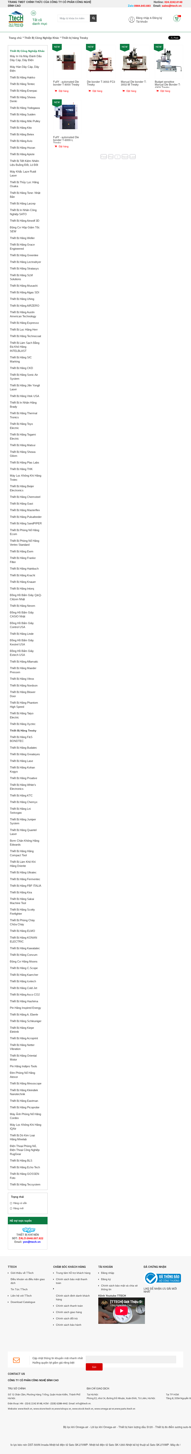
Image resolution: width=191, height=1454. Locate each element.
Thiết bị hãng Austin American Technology (23, 314)
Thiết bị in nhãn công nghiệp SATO (23, 212)
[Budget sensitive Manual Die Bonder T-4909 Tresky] (169, 61)
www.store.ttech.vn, (43, 1408)
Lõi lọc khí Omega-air (88, 1427)
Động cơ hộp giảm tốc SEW (25, 229)
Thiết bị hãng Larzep (22, 203)
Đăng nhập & (144, 18)
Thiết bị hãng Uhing (22, 298)
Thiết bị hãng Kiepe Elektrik (22, 1029)
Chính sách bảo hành (68, 1324)
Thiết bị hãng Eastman (24, 1100)
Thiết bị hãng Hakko (22, 77)
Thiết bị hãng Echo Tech (25, 1167)
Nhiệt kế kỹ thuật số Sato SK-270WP (132, 1445)
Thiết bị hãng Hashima (24, 1001)
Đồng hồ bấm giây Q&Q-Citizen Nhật (26, 597)
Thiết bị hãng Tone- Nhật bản (25, 194)
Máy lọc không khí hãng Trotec (25, 477)
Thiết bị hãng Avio (21, 140)
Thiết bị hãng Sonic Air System (24, 376)
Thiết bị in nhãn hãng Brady (23, 404)
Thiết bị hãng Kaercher (24, 974)
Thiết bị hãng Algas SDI (24, 292)
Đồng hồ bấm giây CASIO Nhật (22, 614)
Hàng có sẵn (20, 1203)
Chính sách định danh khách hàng (73, 1297)
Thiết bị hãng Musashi (23, 285)
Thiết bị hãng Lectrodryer (25, 261)
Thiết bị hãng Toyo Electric (21, 425)
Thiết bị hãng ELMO (22, 930)
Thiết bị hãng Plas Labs (24, 462)
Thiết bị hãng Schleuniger (25, 1021)
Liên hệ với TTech (21, 1295)
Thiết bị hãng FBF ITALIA (25, 885)
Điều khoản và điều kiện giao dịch (28, 1281)
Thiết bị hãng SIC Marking (21, 359)
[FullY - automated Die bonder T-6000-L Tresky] (67, 116)
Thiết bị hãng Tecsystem (25, 1184)
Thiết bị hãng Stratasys (24, 268)
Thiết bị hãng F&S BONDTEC (21, 738)
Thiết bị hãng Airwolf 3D (24, 220)
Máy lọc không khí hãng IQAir (25, 1126)
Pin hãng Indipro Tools (23, 1066)
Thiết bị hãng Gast (21, 503)
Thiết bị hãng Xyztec (23, 724)
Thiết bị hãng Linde (22, 633)
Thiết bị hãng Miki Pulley (25, 121)
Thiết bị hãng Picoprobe (24, 1107)
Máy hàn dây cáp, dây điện (24, 68)
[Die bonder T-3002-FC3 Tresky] (101, 61)
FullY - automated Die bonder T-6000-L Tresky (66, 140)
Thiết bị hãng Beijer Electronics (22, 488)
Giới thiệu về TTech (22, 1272)
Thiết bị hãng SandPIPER (26, 523)
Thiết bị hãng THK (21, 469)
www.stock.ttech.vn (82, 1408)
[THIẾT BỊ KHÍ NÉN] (27, 1229)
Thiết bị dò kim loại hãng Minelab (22, 1137)
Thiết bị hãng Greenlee (24, 255)
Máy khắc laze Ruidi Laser (23, 173)
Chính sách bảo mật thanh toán (71, 1281)
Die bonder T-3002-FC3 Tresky (101, 83)
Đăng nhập (107, 1272)
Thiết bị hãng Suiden (22, 114)
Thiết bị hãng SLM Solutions (21, 277)
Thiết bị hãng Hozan (22, 147)
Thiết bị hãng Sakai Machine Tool (22, 900)
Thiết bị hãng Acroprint (24, 1038)
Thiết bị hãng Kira (21, 892)
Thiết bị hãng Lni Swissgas (20, 810)
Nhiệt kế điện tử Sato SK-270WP (53, 1445)
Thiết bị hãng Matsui (22, 445)
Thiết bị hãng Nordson (23, 685)
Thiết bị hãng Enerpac (23, 90)
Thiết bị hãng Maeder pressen (23, 670)
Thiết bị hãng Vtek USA (24, 396)
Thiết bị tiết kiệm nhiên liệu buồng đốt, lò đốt (24, 162)
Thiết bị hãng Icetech (23, 981)
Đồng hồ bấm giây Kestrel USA (22, 642)
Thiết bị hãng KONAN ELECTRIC (23, 939)
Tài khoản (142, 21)
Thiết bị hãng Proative (23, 778)
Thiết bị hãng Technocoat (25, 336)
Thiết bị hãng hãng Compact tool (22, 853)
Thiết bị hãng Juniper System (23, 821)
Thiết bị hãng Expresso (24, 322)
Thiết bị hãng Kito (21, 127)
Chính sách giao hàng (69, 1312)
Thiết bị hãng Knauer (23, 581)
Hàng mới (18, 1208)
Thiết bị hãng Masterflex (25, 510)
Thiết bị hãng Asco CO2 (25, 994)
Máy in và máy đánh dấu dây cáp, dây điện (26, 58)
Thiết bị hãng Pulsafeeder (26, 516)
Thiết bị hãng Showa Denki (22, 99)
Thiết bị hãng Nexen (22, 605)
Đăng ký (157, 18)
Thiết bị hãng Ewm (21, 551)
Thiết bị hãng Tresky (23, 730)
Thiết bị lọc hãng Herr (24, 329)
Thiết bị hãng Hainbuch (24, 568)
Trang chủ (15, 38)
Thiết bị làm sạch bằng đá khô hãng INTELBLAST (24, 346)
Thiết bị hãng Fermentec (25, 879)
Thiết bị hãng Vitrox (22, 678)
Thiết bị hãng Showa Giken (22, 453)
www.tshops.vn (62, 1408)
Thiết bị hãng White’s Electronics (23, 786)
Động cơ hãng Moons (23, 961)
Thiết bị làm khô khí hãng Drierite (23, 863)
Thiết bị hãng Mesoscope (25, 1083)
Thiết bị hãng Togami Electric (23, 436)
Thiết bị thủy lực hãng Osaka (24, 184)
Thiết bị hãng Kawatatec (25, 948)
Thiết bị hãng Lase (21, 760)
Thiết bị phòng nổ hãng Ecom (24, 532)
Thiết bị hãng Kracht (22, 575)
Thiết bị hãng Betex (22, 134)
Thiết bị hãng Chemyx (23, 802)
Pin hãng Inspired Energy (25, 1007)
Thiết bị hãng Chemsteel (25, 496)
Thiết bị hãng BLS (21, 1160)
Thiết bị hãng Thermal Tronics (23, 415)
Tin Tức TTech (19, 1289)
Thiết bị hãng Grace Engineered (22, 246)
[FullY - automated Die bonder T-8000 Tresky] (67, 61)
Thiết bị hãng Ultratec (23, 872)
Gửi (94, 1367)
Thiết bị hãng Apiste (22, 154)
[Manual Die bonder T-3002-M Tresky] (135, 61)
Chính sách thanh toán (69, 1305)
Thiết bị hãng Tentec (22, 84)
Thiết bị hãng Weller (22, 238)
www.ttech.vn (25, 1408)
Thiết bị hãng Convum (23, 954)
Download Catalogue (23, 1301)
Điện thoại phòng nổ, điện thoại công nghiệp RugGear (25, 1150)
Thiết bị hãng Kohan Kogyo (22, 769)
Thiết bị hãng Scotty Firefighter (22, 911)
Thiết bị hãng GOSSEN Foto (24, 1175)
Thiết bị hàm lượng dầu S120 (120, 1427)
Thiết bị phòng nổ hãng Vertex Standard (24, 542)
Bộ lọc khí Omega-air (61, 1427)
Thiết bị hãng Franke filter (23, 559)
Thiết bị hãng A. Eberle (24, 1014)
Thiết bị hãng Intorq (22, 588)
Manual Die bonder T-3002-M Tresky (134, 83)
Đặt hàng (63, 91)
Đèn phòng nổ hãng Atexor (22, 1074)
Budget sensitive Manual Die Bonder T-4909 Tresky (168, 84)
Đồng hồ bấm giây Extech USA (22, 652)
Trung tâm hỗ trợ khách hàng (73, 1272)
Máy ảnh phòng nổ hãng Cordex (25, 1116)
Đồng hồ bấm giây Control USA (22, 625)
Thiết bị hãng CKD (21, 368)
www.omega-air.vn (104, 1408)
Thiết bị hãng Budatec (23, 747)
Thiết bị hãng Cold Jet (23, 988)
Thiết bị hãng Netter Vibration (22, 1046)
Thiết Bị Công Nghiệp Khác (41, 38)
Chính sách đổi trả (67, 1318)
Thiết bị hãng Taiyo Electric (21, 715)
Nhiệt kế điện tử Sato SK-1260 (92, 1445)
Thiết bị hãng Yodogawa (25, 107)
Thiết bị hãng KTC (21, 795)
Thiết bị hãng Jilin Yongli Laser (25, 387)
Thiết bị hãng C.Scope (24, 968)
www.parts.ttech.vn (125, 1408)
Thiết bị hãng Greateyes (25, 754)
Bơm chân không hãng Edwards (24, 842)
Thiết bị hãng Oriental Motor (23, 1057)
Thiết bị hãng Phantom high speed (24, 704)
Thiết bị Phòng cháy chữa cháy (22, 922)
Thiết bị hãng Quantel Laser (23, 831)
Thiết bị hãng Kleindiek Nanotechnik (24, 1092)
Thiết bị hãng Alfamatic (24, 661)
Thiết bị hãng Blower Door (22, 693)
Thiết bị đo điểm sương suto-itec (159, 1427)
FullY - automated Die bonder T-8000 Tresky (66, 83)
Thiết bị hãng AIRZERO (24, 305)
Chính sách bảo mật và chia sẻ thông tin (119, 1287)
